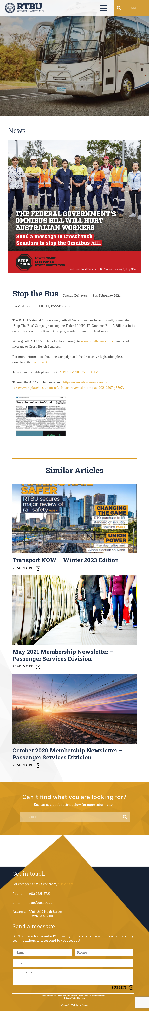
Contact (81, 998)
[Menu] (104, 8)
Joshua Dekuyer (75, 295)
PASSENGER (61, 306)
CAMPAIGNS (22, 306)
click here (66, 884)
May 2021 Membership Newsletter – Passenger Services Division (62, 655)
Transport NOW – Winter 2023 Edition (65, 560)
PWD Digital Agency (79, 1005)
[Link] (25, 8)
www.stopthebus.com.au (98, 341)
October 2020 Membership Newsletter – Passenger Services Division (67, 753)
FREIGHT (42, 306)
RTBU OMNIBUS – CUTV (78, 372)
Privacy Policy (70, 998)
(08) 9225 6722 (40, 893)
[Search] (125, 817)
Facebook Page (40, 903)
